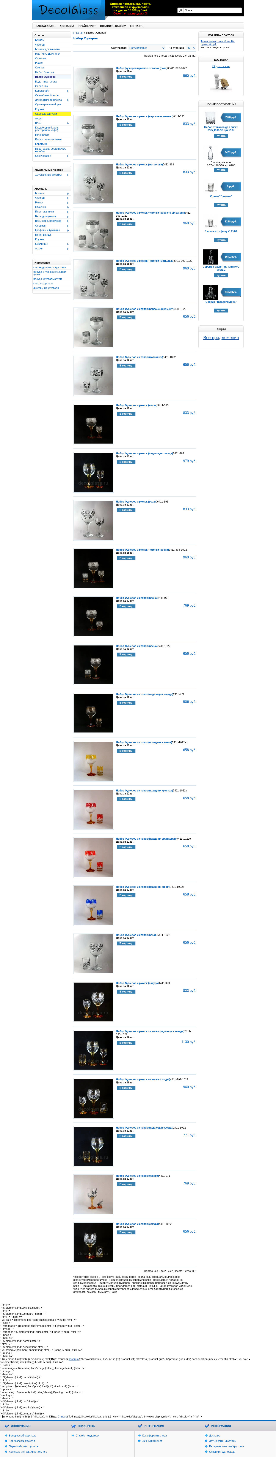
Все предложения (221, 337)
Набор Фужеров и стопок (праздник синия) (143, 886)
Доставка (67, 26)
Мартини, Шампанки (47, 53)
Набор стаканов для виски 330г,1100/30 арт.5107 (221, 129)
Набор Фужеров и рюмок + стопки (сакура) (143, 1079)
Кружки (39, 109)
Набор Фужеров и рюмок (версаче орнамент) (144, 116)
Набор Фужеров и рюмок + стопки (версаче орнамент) (150, 212)
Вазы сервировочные (47, 221)
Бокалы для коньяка (47, 49)
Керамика (41, 144)
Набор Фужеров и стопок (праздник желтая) (144, 742)
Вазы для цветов (44, 216)
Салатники (42, 86)
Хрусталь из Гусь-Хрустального (28, 1451)
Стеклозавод (42, 156)
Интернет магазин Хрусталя (227, 1446)
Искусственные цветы (48, 139)
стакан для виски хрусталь (49, 267)
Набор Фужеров (45, 76)
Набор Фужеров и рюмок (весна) (136, 405)
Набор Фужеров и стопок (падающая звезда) (144, 694)
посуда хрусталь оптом (47, 279)
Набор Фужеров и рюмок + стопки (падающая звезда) (150, 1031)
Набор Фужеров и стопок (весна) (137, 597)
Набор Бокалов (44, 72)
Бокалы (39, 39)
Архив (37, 248)
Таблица (74, 1359)
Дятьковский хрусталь (222, 1441)
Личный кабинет (152, 1441)
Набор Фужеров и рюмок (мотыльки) (139, 164)
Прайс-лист (87, 26)
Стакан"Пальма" (221, 196)
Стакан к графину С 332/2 (221, 231)
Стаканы (40, 58)
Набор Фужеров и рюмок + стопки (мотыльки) (145, 260)
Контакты (137, 26)
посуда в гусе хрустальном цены (49, 273)
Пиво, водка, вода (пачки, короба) (50, 150)
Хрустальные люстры (47, 175)
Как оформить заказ (154, 1435)
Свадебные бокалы (47, 95)
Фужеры (40, 44)
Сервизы (39, 226)
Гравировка (42, 134)
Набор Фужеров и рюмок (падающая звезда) (144, 453)
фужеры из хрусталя (46, 288)
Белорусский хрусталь (22, 1435)
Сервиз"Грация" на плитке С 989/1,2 (221, 268)
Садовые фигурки (46, 113)
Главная (78, 32)
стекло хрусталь (43, 283)
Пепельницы (43, 234)
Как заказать (45, 26)
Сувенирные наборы (48, 104)
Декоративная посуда (47, 100)
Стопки (39, 67)
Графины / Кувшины (46, 230)
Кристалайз (41, 91)
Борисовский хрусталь (22, 1441)
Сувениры (40, 244)
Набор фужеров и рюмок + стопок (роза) (141, 68)
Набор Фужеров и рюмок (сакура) (137, 983)
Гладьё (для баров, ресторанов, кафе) (46, 129)
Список (62, 1416)
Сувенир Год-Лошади (222, 1451)
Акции (38, 118)
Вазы (37, 123)
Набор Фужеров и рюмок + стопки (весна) (142, 549)
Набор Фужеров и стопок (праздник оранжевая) (146, 838)
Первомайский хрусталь (23, 1446)
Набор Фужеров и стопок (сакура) (137, 1175)
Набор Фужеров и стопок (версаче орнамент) (145, 309)
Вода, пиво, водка (46, 81)
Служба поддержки (87, 1435)
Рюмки (39, 63)
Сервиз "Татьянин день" (221, 301)
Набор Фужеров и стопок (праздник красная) (144, 790)
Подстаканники (43, 212)
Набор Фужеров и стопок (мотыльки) (139, 357)
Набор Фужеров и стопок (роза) (136, 935)
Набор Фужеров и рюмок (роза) (136, 501)
